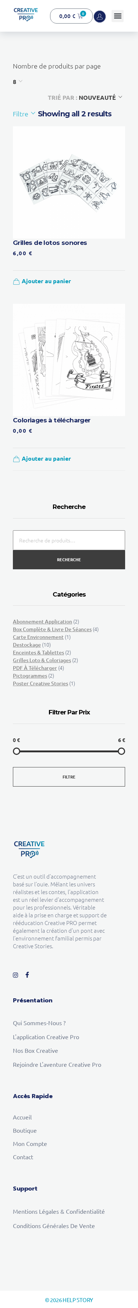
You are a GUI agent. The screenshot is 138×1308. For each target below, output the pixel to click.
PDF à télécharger (35, 667)
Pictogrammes (30, 675)
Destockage (27, 644)
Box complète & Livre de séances (52, 629)
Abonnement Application (42, 621)
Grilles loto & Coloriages (42, 660)
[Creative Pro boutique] (26, 14)
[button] (118, 16)
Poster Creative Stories (40, 683)
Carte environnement (38, 636)
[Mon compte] (99, 16)
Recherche (69, 559)
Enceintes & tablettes (38, 652)
